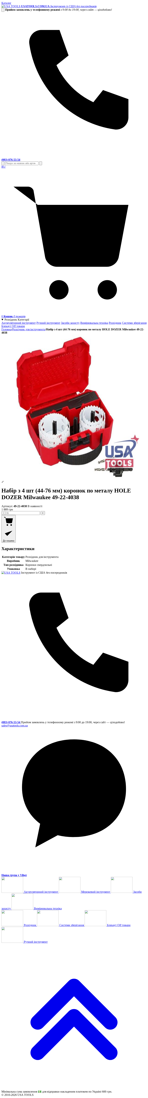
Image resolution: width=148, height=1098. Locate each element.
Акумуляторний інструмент (18, 322)
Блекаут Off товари (13, 326)
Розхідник (115, 322)
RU (3, 166)
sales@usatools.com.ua (14, 725)
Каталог (6, 3)
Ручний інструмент (48, 322)
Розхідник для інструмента (28, 329)
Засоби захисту (70, 322)
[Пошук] (2, 163)
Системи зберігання (134, 322)
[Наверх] (74, 1088)
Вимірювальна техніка (94, 322)
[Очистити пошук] (40, 163)
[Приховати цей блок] (2, 10)
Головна (6, 329)
